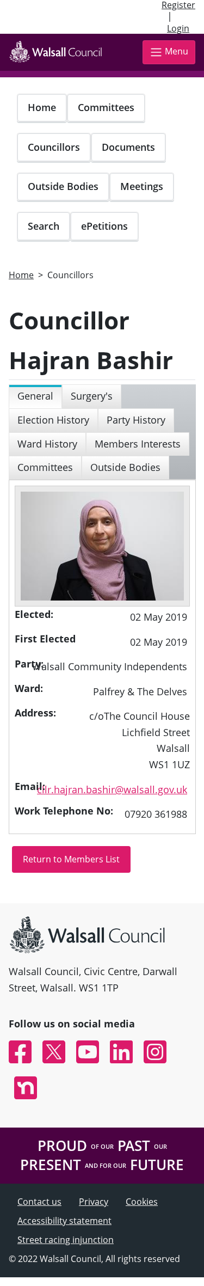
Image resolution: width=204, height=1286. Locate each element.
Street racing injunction (65, 1240)
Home (42, 107)
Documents (128, 147)
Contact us (39, 1202)
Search (43, 225)
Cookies (142, 1202)
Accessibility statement (64, 1221)
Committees (106, 107)
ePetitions (104, 225)
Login (178, 28)
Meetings (141, 186)
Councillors (54, 147)
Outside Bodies (63, 186)
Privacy (93, 1202)
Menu (176, 51)
